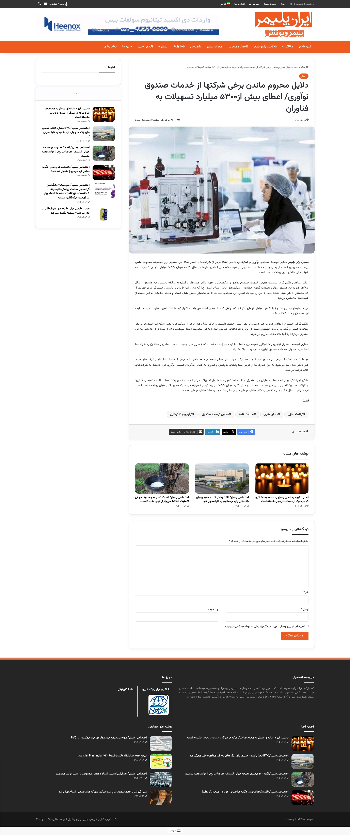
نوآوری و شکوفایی (181, 414)
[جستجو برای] (39, 4)
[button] (147, 33)
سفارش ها (254, 4)
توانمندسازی (295, 414)
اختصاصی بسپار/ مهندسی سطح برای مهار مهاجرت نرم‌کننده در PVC (109, 738)
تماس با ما (110, 46)
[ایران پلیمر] (278, 24)
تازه (78, 93)
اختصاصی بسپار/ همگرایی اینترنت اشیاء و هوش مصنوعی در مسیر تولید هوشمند (101, 774)
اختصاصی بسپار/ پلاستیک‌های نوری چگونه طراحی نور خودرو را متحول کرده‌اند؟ (66, 169)
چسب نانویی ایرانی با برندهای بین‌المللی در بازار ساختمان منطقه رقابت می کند (66, 211)
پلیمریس (195, 46)
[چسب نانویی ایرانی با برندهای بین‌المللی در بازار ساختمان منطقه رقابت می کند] (104, 214)
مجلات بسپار (269, 4)
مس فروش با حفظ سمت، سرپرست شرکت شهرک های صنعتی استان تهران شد (103, 792)
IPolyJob (179, 46)
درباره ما (127, 46)
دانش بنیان (271, 414)
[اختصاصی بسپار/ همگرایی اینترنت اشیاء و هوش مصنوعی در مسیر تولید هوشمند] (161, 779)
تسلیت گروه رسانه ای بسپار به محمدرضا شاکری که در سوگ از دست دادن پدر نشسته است (281, 499)
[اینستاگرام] (115, 819)
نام (306, 592)
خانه (283, 4)
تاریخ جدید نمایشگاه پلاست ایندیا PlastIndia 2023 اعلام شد (112, 756)
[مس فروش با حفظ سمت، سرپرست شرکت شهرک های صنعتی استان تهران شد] (161, 797)
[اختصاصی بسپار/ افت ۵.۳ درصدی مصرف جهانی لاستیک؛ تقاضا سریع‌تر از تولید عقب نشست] (162, 478)
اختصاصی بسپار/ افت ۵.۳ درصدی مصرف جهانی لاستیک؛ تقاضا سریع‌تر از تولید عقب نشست (162, 499)
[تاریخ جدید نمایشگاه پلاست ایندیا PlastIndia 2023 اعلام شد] (161, 761)
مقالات (289, 46)
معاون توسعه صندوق (215, 414)
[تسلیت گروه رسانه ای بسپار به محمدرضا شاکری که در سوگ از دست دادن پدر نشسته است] (281, 478)
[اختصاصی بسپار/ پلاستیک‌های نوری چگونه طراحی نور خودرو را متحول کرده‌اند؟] (104, 172)
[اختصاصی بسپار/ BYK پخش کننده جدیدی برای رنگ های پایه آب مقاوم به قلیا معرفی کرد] (222, 478)
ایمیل (304, 609)
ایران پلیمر (305, 46)
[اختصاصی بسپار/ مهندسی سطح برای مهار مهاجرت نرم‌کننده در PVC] (161, 743)
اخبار (296, 67)
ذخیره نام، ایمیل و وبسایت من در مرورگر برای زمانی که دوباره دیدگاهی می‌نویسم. (264, 627)
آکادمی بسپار (145, 46)
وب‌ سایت (213, 609)
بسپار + (162, 46)
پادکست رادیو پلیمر (265, 46)
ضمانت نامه (246, 414)
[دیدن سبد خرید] (45, 4)
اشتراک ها (239, 4)
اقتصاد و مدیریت (238, 46)
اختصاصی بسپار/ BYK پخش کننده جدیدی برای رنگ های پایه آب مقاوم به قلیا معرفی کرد (222, 499)
